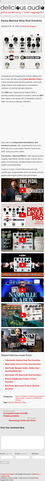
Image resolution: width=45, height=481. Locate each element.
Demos (17, 396)
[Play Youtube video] (22, 190)
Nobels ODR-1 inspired (23, 398)
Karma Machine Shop (32, 79)
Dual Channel (39, 396)
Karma (10, 402)
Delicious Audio (8, 474)
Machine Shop (20, 402)
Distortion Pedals (27, 396)
